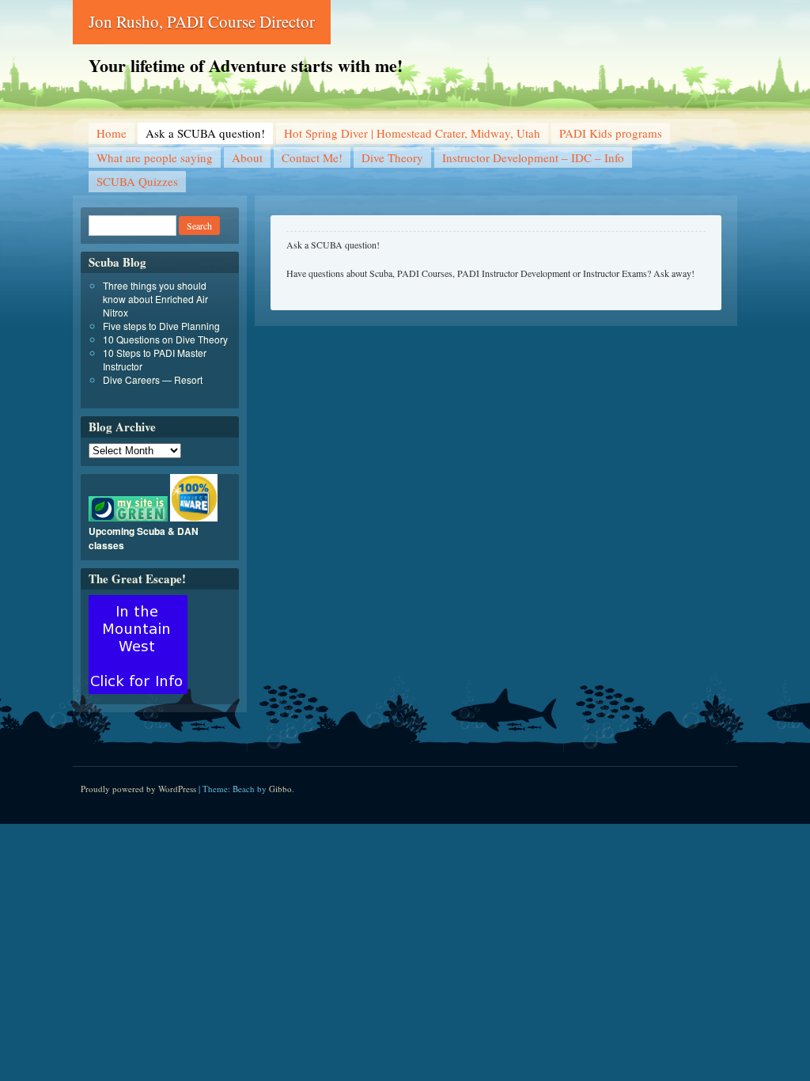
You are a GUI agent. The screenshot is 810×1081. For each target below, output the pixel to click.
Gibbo (280, 789)
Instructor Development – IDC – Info (533, 157)
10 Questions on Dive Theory (165, 339)
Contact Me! (312, 157)
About (247, 157)
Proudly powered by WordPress (138, 789)
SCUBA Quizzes (137, 181)
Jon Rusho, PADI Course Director (202, 21)
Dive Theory (392, 157)
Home (112, 133)
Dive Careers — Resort (152, 379)
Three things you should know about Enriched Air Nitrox (155, 299)
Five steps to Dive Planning (161, 325)
